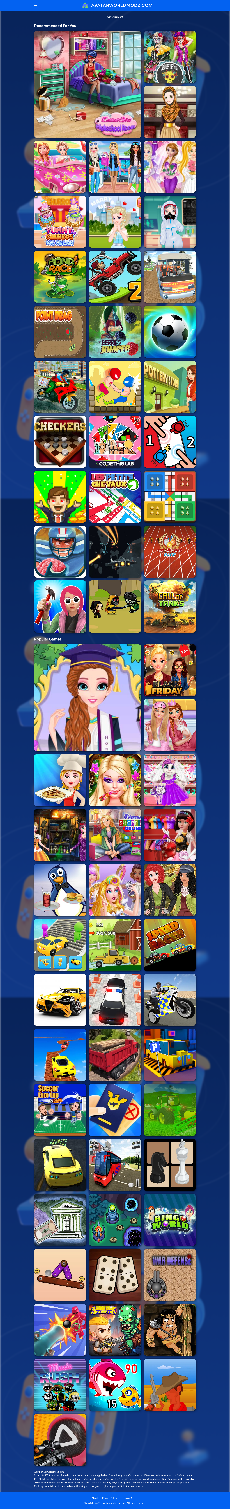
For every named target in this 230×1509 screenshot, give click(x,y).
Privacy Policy (109, 1498)
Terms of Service (130, 1498)
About (94, 1498)
